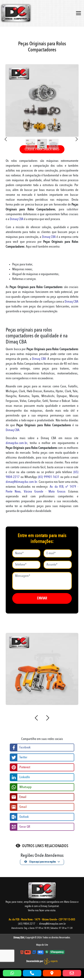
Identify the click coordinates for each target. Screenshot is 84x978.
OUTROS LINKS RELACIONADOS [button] (45, 846)
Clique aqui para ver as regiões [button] (42, 862)
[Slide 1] (30, 139)
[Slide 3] (53, 139)
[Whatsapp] (12, 973)
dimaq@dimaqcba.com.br (21, 482)
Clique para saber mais (42, 149)
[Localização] (52, 973)
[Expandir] (78, 13)
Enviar (42, 598)
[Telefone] (32, 973)
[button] (6, 139)
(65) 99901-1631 (48, 477)
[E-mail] (72, 973)
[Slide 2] (42, 139)
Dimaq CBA (16, 219)
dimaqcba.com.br (16, 443)
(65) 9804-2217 (26, 923)
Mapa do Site (42, 945)
